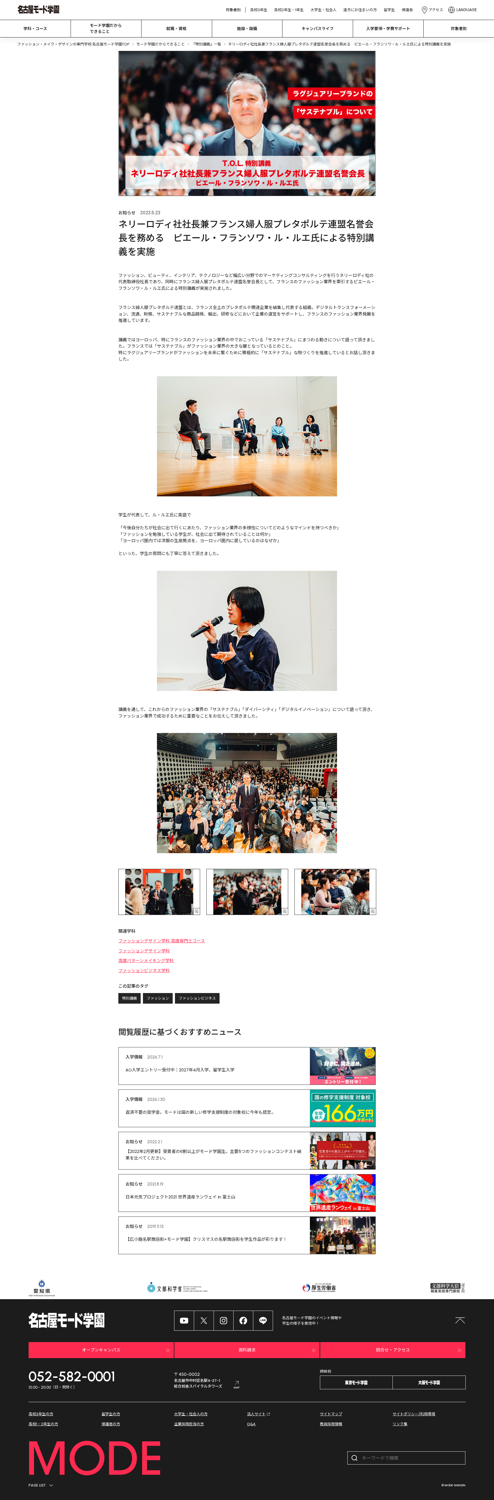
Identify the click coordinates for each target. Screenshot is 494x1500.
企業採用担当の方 (189, 1424)
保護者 (407, 10)
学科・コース (35, 28)
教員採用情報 (331, 1424)
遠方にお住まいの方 (360, 10)
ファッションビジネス (197, 998)
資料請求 (247, 1350)
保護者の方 (110, 1424)
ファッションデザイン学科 (144, 951)
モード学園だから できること (106, 28)
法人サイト (256, 1414)
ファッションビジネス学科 (144, 971)
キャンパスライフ (318, 28)
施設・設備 (247, 28)
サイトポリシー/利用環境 (414, 1414)
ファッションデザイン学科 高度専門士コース (161, 941)
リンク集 (400, 1424)
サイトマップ (331, 1414)
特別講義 (129, 998)
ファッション (158, 998)
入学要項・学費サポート (388, 28)
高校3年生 (258, 10)
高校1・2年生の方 (43, 1424)
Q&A (251, 1424)
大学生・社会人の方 (191, 1414)
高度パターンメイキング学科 (146, 961)
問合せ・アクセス (393, 1350)
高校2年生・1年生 (289, 10)
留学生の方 (110, 1414)
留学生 (389, 10)
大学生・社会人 (323, 10)
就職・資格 (176, 28)
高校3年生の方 (41, 1414)
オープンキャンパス (101, 1350)
